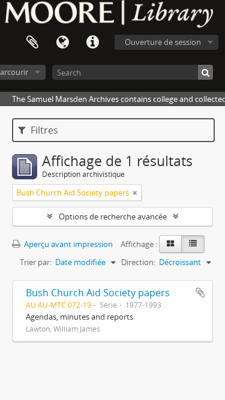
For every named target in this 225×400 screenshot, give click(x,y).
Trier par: (36, 262)
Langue (62, 43)
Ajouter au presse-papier (200, 293)
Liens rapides (92, 43)
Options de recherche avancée (113, 216)
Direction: (138, 262)
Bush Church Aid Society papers (98, 292)
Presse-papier (32, 43)
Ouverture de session (163, 42)
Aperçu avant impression (67, 244)
